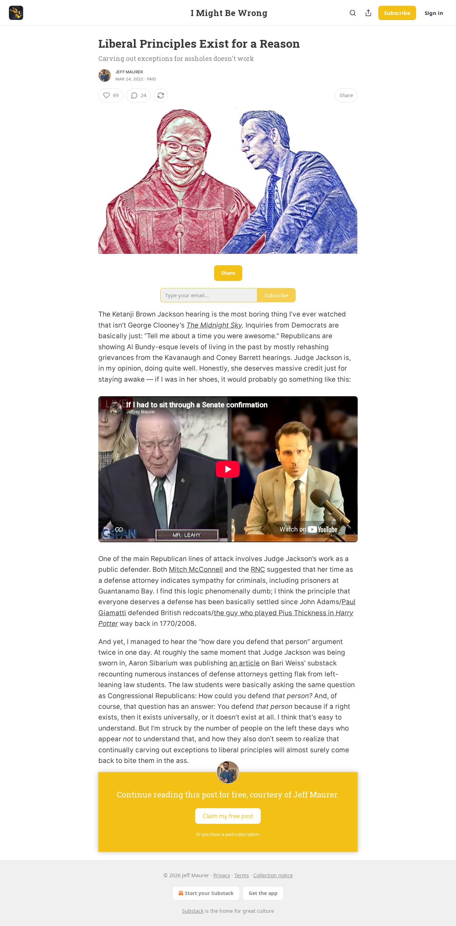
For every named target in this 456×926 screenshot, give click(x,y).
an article (244, 663)
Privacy (221, 875)
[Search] (353, 13)
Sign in (434, 12)
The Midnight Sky (214, 325)
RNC (258, 569)
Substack (192, 910)
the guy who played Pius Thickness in (275, 613)
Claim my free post (228, 816)
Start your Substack (209, 893)
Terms (241, 875)
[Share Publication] (368, 13)
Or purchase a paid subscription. (228, 834)
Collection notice (273, 875)
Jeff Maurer (129, 71)
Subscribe (397, 12)
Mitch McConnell (196, 569)
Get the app (263, 893)
